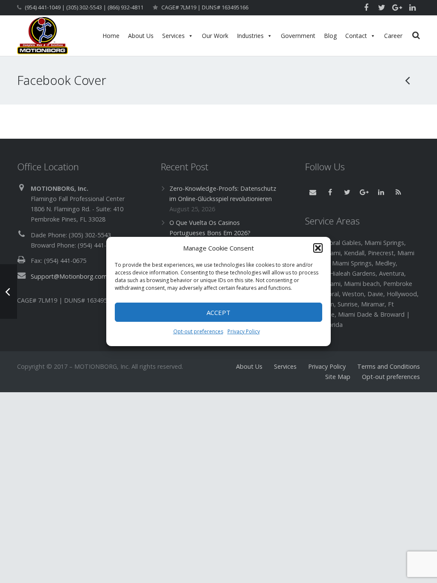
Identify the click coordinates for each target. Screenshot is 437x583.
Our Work (215, 36)
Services (173, 36)
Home (110, 36)
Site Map (337, 377)
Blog (330, 36)
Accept (218, 312)
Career (393, 36)
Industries (250, 36)
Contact (356, 36)
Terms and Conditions (388, 366)
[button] (318, 248)
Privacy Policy (243, 331)
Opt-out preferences (198, 331)
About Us (141, 36)
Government (298, 36)
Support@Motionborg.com (69, 276)
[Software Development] (408, 80)
